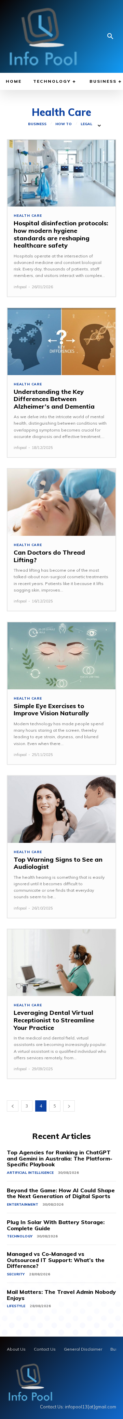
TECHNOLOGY (19, 1236)
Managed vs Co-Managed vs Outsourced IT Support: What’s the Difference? (56, 1259)
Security (16, 1274)
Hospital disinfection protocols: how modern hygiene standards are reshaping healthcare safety (61, 234)
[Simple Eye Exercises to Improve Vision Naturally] (61, 655)
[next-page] (69, 1106)
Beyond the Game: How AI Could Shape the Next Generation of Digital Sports (61, 1193)
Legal (86, 124)
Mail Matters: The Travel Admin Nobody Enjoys (61, 1294)
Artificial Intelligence (30, 1172)
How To (63, 124)
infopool (20, 286)
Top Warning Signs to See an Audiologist (58, 863)
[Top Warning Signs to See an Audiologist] (61, 809)
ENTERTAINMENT (22, 1204)
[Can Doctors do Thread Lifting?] (61, 502)
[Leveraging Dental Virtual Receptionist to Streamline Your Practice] (61, 962)
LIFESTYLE (16, 1306)
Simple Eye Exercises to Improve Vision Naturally (51, 709)
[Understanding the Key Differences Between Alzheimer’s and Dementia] (61, 341)
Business (37, 124)
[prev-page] (12, 1106)
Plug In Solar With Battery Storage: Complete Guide (56, 1225)
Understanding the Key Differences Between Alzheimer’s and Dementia (54, 399)
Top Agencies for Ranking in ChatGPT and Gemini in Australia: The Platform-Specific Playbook (59, 1158)
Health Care (28, 215)
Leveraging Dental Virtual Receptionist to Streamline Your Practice (54, 1020)
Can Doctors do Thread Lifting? (49, 556)
